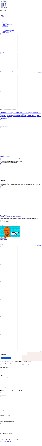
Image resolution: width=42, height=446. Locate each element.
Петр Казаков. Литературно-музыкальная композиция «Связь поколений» (10, 216)
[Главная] (3, 7)
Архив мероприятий (5, 25)
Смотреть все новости (38, 72)
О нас (3, 22)
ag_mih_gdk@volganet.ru (8, 441)
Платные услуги (4, 23)
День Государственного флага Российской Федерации (7, 71)
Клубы (3, 16)
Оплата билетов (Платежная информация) (8, 30)
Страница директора (5, 26)
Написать (6, 358)
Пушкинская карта (3, 238)
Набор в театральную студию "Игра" (5, 156)
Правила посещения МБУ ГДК (6, 31)
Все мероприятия (39, 245)
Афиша (3, 14)
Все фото (40, 351)
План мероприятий (5, 21)
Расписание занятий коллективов (7, 24)
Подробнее (1, 163)
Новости (3, 19)
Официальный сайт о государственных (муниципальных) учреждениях (12, 29)
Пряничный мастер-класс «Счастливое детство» (7, 52)
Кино (2, 15)
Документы (4, 28)
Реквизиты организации (5, 32)
